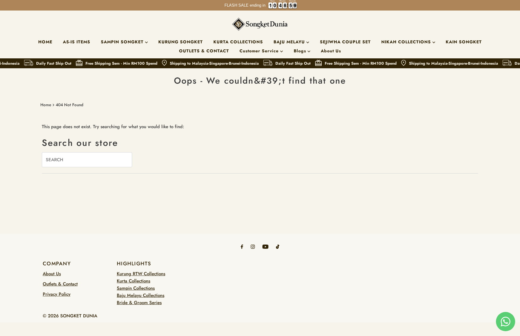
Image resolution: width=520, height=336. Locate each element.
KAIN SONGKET (464, 42)
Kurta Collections (133, 281)
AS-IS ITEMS (76, 42)
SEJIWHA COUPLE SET (345, 42)
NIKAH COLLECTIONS (406, 42)
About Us (331, 51)
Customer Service (260, 51)
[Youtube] (265, 246)
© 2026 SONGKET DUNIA (70, 316)
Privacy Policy (56, 294)
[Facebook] (242, 246)
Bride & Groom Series (139, 302)
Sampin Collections (136, 288)
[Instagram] (253, 246)
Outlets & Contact (60, 284)
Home (45, 105)
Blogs (301, 51)
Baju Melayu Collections (140, 295)
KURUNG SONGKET (180, 42)
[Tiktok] (277, 246)
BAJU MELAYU (290, 42)
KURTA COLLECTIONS (238, 42)
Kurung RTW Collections (141, 273)
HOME (45, 42)
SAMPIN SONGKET (123, 42)
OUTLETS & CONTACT (204, 51)
